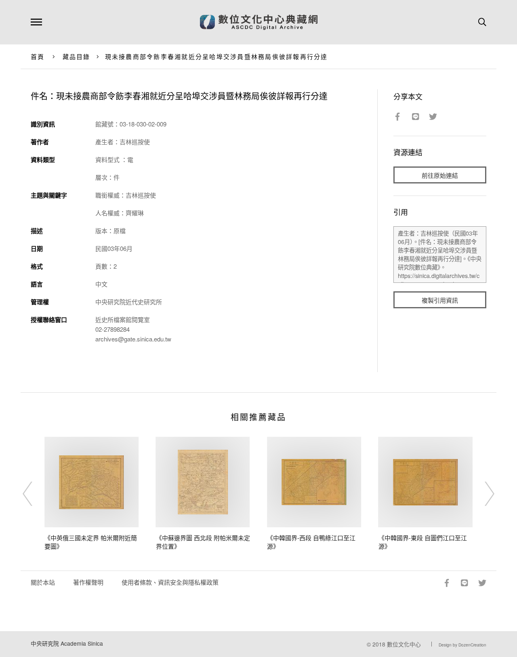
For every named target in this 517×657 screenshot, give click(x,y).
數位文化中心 (404, 644)
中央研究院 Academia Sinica (67, 643)
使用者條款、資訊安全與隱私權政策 (170, 582)
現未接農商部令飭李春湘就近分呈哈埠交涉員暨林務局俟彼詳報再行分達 (216, 56)
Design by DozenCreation (462, 645)
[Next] (482, 494)
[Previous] (35, 494)
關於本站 (43, 582)
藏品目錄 (76, 56)
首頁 (38, 56)
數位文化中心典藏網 (258, 22)
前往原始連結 (440, 175)
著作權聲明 (88, 582)
